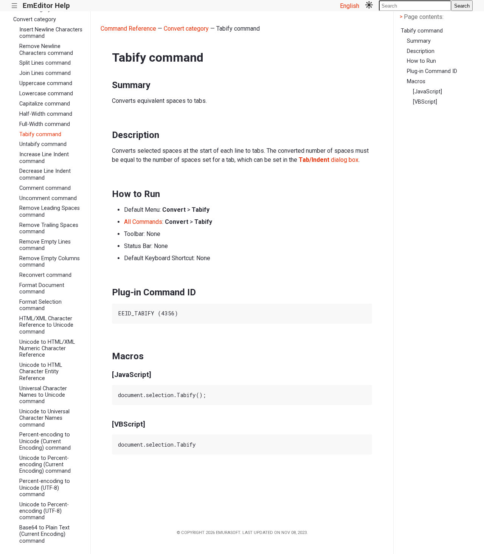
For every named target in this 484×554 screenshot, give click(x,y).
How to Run (421, 61)
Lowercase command (46, 93)
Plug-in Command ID (432, 71)
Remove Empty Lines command (45, 245)
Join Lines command (45, 73)
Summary (419, 41)
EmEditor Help (46, 5)
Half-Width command (45, 114)
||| (14, 6)
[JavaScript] (427, 91)
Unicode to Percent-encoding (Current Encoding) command (45, 465)
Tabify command (40, 134)
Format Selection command (40, 305)
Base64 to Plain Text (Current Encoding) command (44, 534)
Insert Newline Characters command (50, 32)
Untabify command (43, 144)
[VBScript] (425, 102)
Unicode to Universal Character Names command (44, 418)
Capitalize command (44, 104)
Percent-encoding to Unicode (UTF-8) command (44, 488)
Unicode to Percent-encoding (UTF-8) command (44, 511)
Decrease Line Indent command (45, 174)
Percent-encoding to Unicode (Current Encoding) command (45, 441)
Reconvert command (45, 275)
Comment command (45, 188)
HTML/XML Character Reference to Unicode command (46, 325)
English (349, 5)
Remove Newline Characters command (46, 49)
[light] (369, 5)
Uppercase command (45, 83)
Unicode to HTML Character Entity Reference (40, 372)
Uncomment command (48, 198)
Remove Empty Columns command (49, 261)
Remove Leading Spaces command (49, 211)
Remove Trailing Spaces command (48, 228)
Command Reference (128, 28)
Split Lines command (45, 63)
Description (420, 51)
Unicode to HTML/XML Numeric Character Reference (47, 348)
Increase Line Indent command (44, 157)
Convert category (34, 19)
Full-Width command (44, 124)
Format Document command (41, 288)
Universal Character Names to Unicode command (43, 395)
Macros (416, 81)
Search (462, 6)
